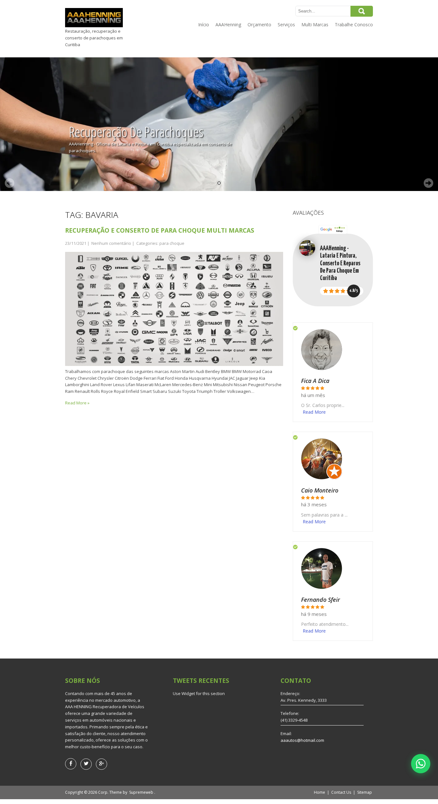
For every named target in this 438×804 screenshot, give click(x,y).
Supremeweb (141, 792)
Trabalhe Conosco (354, 24)
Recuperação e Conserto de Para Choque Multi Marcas (159, 230)
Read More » (77, 403)
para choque (171, 243)
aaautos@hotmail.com (302, 740)
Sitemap (364, 792)
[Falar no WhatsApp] (420, 763)
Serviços (286, 24)
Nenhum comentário (111, 243)
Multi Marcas (314, 24)
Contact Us (341, 792)
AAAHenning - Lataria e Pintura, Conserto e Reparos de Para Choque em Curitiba (340, 263)
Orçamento (259, 24)
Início (203, 24)
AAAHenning (228, 24)
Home (319, 792)
